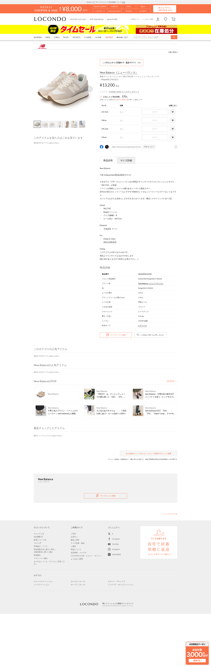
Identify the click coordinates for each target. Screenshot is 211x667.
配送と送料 (75, 540)
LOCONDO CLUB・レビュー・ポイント (86, 556)
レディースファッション (43, 581)
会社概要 (37, 537)
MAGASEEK (112, 19)
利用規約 (37, 555)
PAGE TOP (169, 514)
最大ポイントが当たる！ (148, 453)
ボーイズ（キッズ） (78, 584)
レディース (142, 325)
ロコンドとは (39, 533)
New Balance (119, 72)
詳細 (123, 2)
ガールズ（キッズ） (78, 581)
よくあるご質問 (147, 19)
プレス (36, 543)
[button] (90, 89)
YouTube (115, 544)
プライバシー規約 (41, 558)
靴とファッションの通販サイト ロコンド (50, 19)
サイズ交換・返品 (78, 543)
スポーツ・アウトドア (116, 581)
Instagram (116, 549)
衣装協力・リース (41, 546)
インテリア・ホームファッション (121, 584)
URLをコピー (149, 147)
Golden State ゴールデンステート (124, 91)
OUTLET (78, 19)
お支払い (74, 537)
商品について (76, 549)
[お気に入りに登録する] (172, 112)
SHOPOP (170, 381)
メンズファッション (41, 584)
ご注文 (73, 533)
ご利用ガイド (135, 19)
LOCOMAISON (97, 19)
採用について (39, 540)
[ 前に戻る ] (173, 52)
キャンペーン (164, 8)
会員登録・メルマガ (78, 552)
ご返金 (73, 546)
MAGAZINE (116, 554)
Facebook (116, 539)
